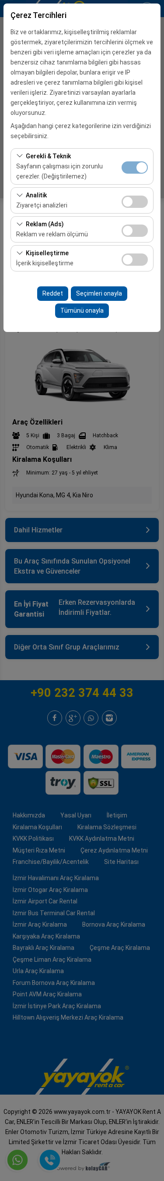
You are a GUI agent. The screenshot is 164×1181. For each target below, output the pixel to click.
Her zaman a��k (135, 167)
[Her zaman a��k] (135, 166)
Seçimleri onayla (99, 293)
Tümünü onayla (82, 310)
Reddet (52, 293)
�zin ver (135, 202)
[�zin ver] (135, 200)
